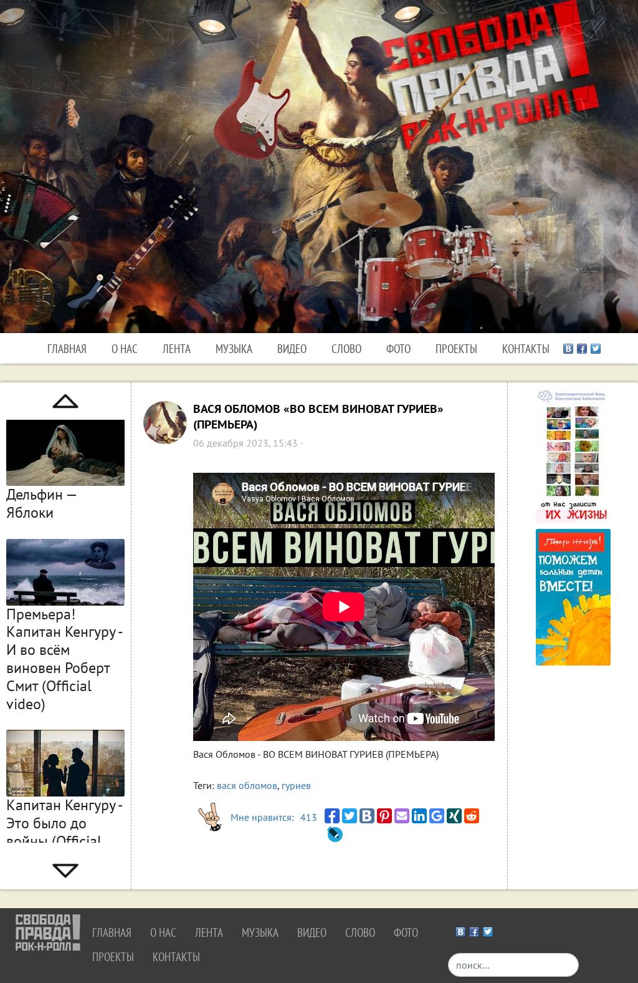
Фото (398, 348)
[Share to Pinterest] (384, 815)
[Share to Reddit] (471, 815)
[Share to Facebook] (332, 815)
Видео (292, 348)
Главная (67, 348)
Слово (346, 348)
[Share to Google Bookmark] (436, 815)
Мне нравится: (274, 817)
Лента (177, 348)
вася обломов (247, 785)
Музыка (234, 348)
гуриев (296, 785)
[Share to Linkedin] (419, 815)
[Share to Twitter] (349, 815)
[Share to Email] (401, 815)
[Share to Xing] (454, 815)
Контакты (526, 348)
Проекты (456, 348)
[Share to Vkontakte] (366, 815)
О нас (125, 348)
